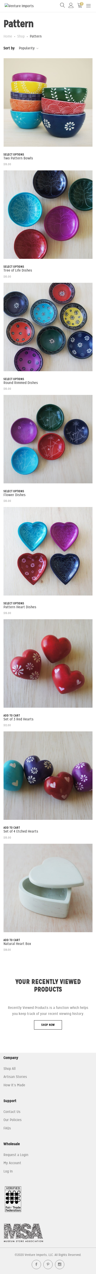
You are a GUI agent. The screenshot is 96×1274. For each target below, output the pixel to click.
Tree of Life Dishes (17, 270)
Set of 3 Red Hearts (18, 719)
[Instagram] (59, 1264)
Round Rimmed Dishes (20, 383)
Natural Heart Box (17, 944)
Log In (8, 1171)
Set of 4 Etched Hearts (20, 831)
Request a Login (15, 1155)
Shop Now (48, 1025)
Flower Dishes (14, 495)
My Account (12, 1163)
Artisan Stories (15, 1076)
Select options (13, 154)
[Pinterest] (48, 1264)
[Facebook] (36, 1264)
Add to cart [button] (11, 715)
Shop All (9, 1068)
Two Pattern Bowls (18, 158)
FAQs (7, 1128)
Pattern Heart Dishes (19, 607)
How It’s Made (14, 1085)
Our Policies (12, 1120)
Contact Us (12, 1111)
